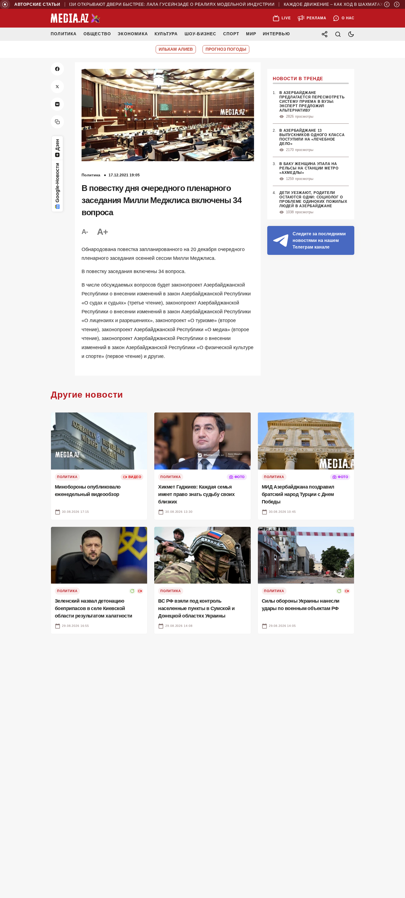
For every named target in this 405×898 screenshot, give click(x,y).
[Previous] (387, 4)
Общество (97, 33)
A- (85, 231)
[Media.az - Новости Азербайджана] (75, 18)
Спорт (231, 33)
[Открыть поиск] (337, 34)
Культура (166, 33)
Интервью (276, 33)
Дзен (57, 145)
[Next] (396, 4)
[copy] (57, 121)
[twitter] (57, 86)
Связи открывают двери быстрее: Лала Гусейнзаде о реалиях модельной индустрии (152, 4)
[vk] (57, 104)
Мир (251, 33)
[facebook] (57, 68)
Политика (64, 33)
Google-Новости (57, 183)
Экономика (133, 33)
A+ (102, 232)
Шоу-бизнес (201, 33)
